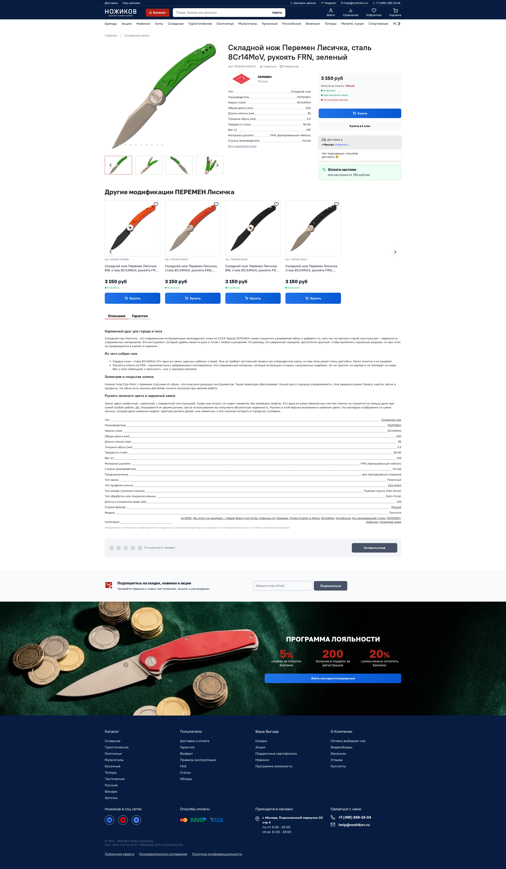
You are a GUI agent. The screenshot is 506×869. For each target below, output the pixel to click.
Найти (277, 12)
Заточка (111, 798)
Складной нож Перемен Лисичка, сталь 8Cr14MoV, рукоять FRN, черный (311, 268)
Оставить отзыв (374, 547)
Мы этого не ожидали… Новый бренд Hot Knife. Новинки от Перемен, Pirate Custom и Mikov (256, 518)
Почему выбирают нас (348, 741)
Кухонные (112, 766)
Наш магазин (131, 3)
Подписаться (330, 586)
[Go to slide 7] (141, 145)
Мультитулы (114, 760)
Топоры (111, 772)
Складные (112, 741)
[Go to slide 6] (136, 145)
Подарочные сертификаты (276, 753)
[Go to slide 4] (125, 145)
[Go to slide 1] (109, 145)
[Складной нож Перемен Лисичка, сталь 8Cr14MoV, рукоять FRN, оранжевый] (193, 228)
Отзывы (337, 760)
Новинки (372, 521)
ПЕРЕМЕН (265, 77)
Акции (260, 747)
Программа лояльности (273, 766)
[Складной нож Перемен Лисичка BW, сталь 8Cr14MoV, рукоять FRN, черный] (253, 228)
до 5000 (186, 518)
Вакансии (338, 753)
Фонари (111, 791)
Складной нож (391, 419)
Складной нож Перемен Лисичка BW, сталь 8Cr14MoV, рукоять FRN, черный (252, 268)
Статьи (185, 772)
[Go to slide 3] (120, 145)
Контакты (338, 766)
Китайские (343, 518)
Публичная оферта (119, 854)
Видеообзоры (341, 747)
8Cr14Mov (327, 518)
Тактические (115, 779)
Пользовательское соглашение (163, 854)
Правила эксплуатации (198, 760)
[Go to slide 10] (157, 145)
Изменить (341, 144)
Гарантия (187, 747)
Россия (396, 507)
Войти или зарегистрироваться (333, 678)
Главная (111, 35)
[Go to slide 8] (146, 145)
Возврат (186, 753)
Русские (111, 785)
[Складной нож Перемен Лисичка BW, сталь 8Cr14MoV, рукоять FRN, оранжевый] (132, 228)
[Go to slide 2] (114, 145)
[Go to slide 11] (162, 145)
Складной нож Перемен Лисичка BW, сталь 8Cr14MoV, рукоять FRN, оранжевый (132, 268)
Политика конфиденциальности (217, 854)
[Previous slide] (111, 165)
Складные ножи (136, 35)
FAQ (183, 766)
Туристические (116, 747)
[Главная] (120, 12)
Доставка (111, 3)
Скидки (261, 741)
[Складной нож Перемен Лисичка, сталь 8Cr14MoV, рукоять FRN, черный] (313, 228)
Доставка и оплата (194, 741)
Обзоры (186, 779)
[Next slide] (399, 24)
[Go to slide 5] (130, 145)
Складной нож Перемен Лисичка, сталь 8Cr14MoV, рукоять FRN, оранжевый (191, 268)
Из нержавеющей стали (368, 518)
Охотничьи (113, 753)
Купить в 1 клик (359, 126)
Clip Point (394, 485)
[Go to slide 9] (152, 145)
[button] (118, 165)
